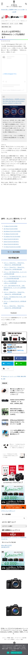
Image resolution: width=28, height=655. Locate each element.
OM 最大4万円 (5, 547)
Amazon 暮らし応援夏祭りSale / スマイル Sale (12, 9)
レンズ (15, 376)
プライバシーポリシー (8, 511)
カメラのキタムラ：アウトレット (10, 537)
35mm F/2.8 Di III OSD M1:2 (11, 244)
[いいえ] (26, 649)
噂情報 (18, 376)
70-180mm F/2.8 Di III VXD (11, 234)
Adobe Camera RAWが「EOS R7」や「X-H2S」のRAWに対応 (17, 401)
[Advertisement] (14, 201)
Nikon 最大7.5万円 (6, 545)
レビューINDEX (11, 639)
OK (8, 652)
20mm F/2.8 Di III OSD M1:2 (11, 239)
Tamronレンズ (6, 376)
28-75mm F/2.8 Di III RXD (11, 229)
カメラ (11, 376)
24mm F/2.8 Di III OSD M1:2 (11, 241)
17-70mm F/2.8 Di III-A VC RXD (12, 247)
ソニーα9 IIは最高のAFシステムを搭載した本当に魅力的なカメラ (17, 432)
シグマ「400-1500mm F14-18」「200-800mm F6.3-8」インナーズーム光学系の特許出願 (15, 287)
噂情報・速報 (10, 637)
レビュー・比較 (19, 639)
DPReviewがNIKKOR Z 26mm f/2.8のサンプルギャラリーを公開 (17, 422)
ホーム (3, 637)
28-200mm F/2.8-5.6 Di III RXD (12, 231)
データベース (18, 637)
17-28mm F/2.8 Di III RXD (10, 226)
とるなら (14, 5)
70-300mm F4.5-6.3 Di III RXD (12, 236)
